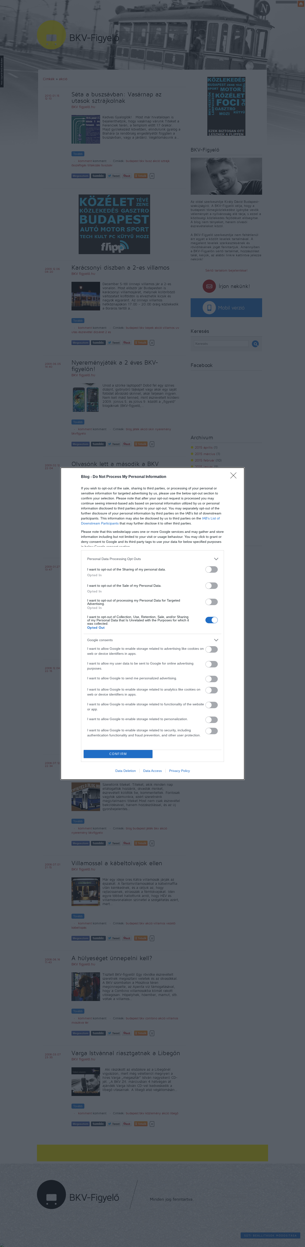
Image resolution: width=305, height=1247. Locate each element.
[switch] (211, 569)
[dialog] (152, 624)
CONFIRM (118, 754)
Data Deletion (125, 771)
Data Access (152, 771)
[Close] (234, 477)
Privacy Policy (179, 771)
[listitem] (152, 558)
